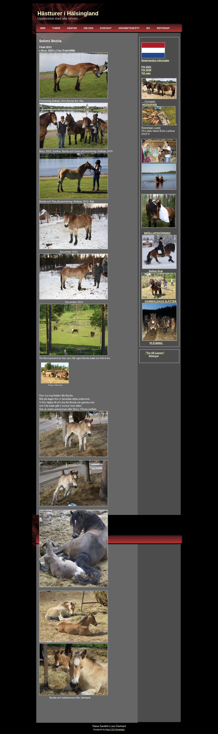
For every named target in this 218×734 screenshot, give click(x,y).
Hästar (72, 28)
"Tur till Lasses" (154, 353)
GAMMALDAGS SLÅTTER (160, 301)
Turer (56, 28)
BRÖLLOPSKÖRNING (157, 233)
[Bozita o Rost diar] (55, 382)
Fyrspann (148, 101)
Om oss (88, 28)
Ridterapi (163, 28)
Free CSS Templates (115, 729)
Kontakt (106, 28)
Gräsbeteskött (129, 28)
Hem (42, 28)
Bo (148, 28)
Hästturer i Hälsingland (67, 13)
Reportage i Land (150, 127)
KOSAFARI (150, 104)
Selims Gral (155, 271)
